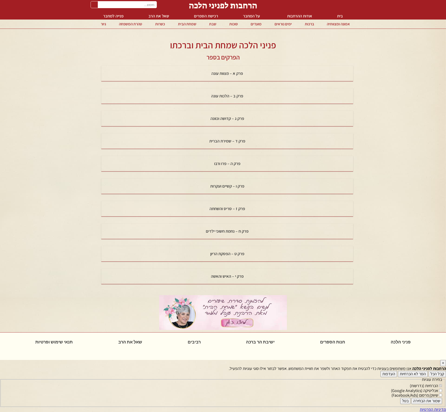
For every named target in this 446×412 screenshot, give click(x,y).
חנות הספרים (332, 341)
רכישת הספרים (206, 16)
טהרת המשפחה (130, 24)
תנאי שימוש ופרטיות (54, 341)
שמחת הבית (187, 24)
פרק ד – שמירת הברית (227, 141)
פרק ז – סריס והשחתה (227, 208)
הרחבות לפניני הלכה (223, 5)
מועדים (256, 24)
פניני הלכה (401, 341)
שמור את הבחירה (426, 400)
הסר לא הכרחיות (413, 373)
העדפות (388, 373)
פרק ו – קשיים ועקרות (227, 186)
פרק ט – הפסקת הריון (227, 253)
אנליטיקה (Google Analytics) (415, 390)
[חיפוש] (94, 4)
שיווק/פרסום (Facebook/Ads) (415, 395)
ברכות (309, 24)
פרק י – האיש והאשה (227, 276)
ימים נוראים (283, 24)
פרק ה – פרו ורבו (227, 163)
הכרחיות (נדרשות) (424, 385)
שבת (212, 24)
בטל (405, 400)
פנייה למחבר (113, 16)
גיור (103, 24)
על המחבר (251, 16)
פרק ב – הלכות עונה (227, 96)
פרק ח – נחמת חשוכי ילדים (227, 231)
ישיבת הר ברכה (260, 341)
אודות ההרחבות (299, 16)
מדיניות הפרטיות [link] (433, 409)
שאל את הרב (158, 16)
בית (340, 16)
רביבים (194, 341)
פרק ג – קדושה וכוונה (227, 118)
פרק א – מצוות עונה (227, 73)
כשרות (160, 24)
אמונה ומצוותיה (338, 24)
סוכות (233, 24)
